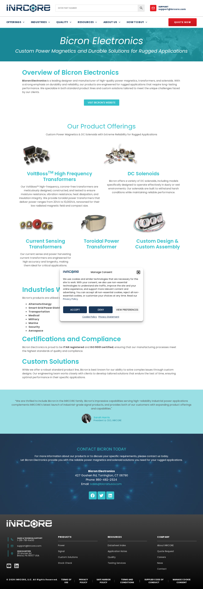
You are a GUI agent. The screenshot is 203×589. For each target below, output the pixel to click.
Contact (162, 568)
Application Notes (117, 551)
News (160, 563)
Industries (39, 22)
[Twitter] (101, 495)
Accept (75, 309)
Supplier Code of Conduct (154, 581)
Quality (62, 22)
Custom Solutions (68, 557)
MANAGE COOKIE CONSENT (181, 581)
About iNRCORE (165, 545)
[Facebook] (93, 495)
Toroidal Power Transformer (101, 244)
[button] (138, 272)
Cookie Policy (89, 316)
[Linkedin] (110, 495)
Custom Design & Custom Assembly (157, 244)
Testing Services (117, 563)
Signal (61, 551)
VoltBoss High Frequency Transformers (59, 176)
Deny (101, 309)
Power (61, 545)
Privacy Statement (108, 316)
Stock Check (65, 563)
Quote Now (182, 22)
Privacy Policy (70, 299)
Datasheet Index (117, 545)
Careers (161, 557)
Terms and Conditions (127, 581)
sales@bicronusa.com (106, 484)
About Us (110, 22)
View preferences (127, 309)
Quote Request (165, 551)
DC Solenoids (143, 173)
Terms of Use (66, 581)
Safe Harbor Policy (104, 581)
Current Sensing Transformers (45, 244)
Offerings (13, 22)
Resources (86, 22)
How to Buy (135, 22)
